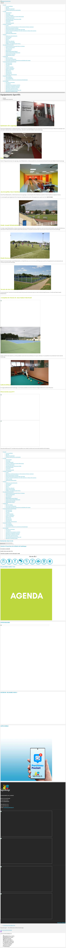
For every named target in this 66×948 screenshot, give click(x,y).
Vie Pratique (5, 81)
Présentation (9, 12)
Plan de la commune (10, 82)
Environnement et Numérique (9, 61)
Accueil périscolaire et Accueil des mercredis (15, 29)
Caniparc (8, 65)
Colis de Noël (8, 37)
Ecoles (7, 25)
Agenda (7, 7)
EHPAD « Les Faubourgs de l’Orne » (13, 43)
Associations (8, 50)
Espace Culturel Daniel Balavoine (13, 52)
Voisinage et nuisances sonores (12, 87)
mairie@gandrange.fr (9, 807)
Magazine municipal (10, 8)
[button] (1, 931)
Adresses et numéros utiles (12, 91)
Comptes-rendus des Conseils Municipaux (15, 16)
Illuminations (9, 73)
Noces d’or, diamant (10, 41)
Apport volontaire (10, 69)
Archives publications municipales (13, 10)
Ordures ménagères (10, 68)
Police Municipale (9, 20)
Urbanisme (5, 56)
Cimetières (8, 21)
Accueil (4, 5)
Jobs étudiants (9, 77)
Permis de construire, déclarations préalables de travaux (18, 60)
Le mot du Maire (9, 6)
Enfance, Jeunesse (7, 24)
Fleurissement (9, 63)
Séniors (4, 34)
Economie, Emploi (7, 76)
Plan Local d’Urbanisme (11, 59)
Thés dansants (9, 48)
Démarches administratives (12, 88)
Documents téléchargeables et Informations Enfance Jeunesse (20, 26)
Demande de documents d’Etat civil (13, 90)
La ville (4, 11)
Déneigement (9, 72)
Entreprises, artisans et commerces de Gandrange (17, 79)
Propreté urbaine (9, 67)
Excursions (8, 38)
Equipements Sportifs (10, 54)
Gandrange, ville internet (11, 74)
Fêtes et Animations (10, 47)
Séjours (7, 39)
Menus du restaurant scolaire (12, 28)
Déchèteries (8, 70)
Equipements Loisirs (10, 55)
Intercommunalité (10, 23)
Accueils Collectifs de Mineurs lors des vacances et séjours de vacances (21, 30)
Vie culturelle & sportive (8, 45)
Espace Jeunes (9, 32)
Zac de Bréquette (9, 78)
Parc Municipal (9, 64)
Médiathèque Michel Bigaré (12, 51)
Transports (8, 83)
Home (4, 98)
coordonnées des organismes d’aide (13, 19)
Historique (8, 14)
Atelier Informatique (10, 42)
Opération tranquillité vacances (13, 86)
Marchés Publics (9, 57)
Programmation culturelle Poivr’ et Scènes (15, 46)
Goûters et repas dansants (11, 36)
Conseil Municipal (9, 15)
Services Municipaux (10, 17)
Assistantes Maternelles (11, 33)
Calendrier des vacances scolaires (13, 85)
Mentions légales (61, 922)
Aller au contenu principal (6, 930)
